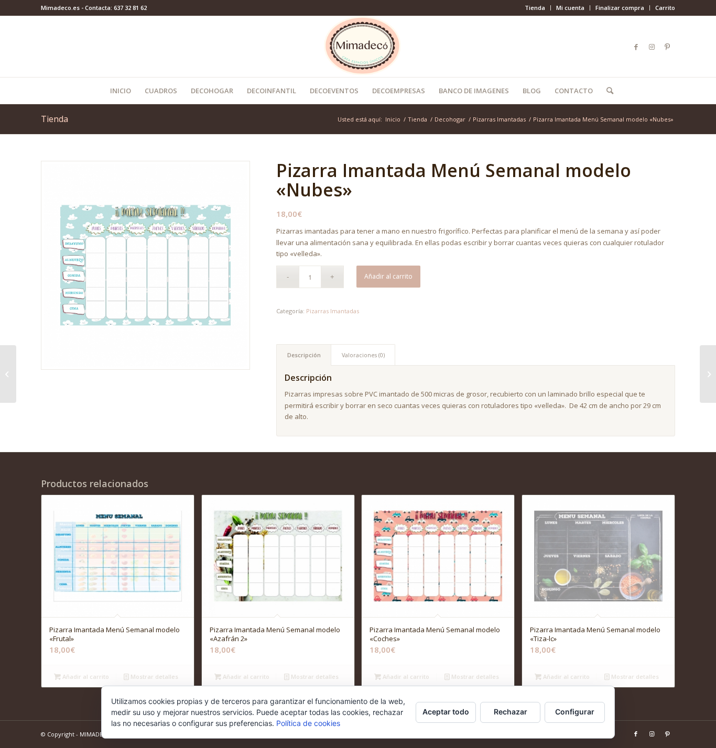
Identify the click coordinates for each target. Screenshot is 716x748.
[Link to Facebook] (636, 46)
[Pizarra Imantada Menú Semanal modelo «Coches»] (8, 374)
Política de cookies (308, 723)
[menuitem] (535, 7)
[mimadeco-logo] (358, 46)
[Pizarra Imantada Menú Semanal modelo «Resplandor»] (708, 374)
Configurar (574, 711)
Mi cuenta (570, 8)
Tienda (535, 8)
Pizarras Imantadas (332, 311)
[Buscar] (606, 91)
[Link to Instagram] (651, 46)
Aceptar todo (445, 711)
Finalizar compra (619, 8)
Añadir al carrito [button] (85, 676)
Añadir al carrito (388, 276)
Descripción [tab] (304, 355)
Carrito (665, 8)
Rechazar (510, 711)
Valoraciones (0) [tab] (363, 355)
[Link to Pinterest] (667, 46)
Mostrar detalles (153, 676)
